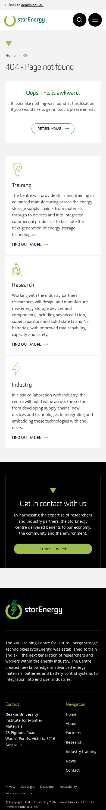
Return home (49, 129)
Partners (73, 732)
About (71, 723)
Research (74, 742)
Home (10, 55)
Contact (73, 770)
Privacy (10, 786)
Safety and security (18, 793)
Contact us (49, 549)
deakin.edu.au (32, 4)
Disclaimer (47, 786)
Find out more (27, 245)
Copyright (28, 786)
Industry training (81, 751)
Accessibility (68, 786)
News (71, 761)
